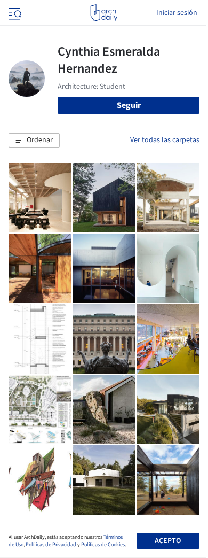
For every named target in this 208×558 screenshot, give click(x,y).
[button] (34, 140)
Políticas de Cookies (103, 544)
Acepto (168, 541)
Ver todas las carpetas (164, 140)
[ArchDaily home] (103, 12)
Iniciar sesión (176, 13)
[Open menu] (13, 12)
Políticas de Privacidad (51, 544)
